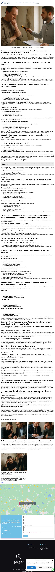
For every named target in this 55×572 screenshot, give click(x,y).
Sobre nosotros (28, 2)
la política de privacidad (32, 532)
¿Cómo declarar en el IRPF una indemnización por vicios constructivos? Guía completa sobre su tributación (40, 441)
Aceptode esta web (32, 532)
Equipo (33, 2)
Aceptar (31, 567)
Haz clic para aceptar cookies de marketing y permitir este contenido (27, 504)
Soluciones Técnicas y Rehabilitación (37, 47)
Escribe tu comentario (27, 525)
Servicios (20, 2)
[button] (52, 559)
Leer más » (2, 482)
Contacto (37, 3)
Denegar (40, 567)
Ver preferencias (49, 567)
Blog (37, 2)
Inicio (16, 2)
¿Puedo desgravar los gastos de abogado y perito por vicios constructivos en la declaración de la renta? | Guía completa (13, 441)
